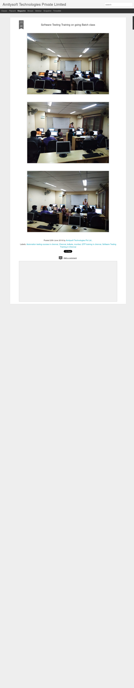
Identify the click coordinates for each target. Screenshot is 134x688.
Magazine (22, 10)
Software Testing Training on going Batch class (68, 24)
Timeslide (57, 10)
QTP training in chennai (91, 244)
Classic (4, 10)
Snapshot (47, 10)
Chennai (62, 244)
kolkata (70, 244)
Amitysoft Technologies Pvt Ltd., (79, 240)
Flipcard (12, 10)
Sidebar (38, 10)
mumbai (77, 244)
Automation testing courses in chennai (42, 244)
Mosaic (30, 10)
